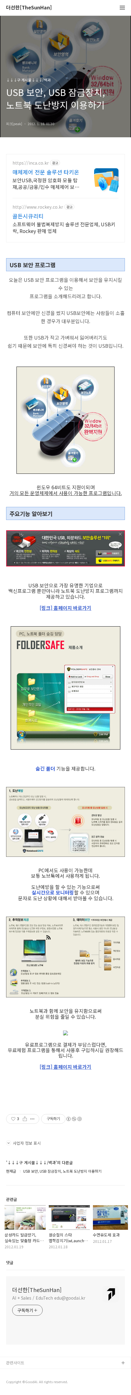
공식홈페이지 (17, 1373)
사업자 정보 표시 (27, 1143)
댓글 (9, 1262)
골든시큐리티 (28, 216)
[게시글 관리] (32, 1118)
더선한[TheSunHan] (29, 8)
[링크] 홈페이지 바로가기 (65, 607)
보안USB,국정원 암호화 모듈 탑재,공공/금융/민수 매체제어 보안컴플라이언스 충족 (45, 183)
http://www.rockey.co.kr (37, 207)
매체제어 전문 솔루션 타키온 (45, 172)
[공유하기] (25, 1118)
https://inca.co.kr (30, 163)
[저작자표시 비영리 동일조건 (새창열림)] (74, 1118)
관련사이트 (15, 1363)
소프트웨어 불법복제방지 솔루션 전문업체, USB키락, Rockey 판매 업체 (63, 227)
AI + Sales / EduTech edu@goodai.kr (48, 1298)
